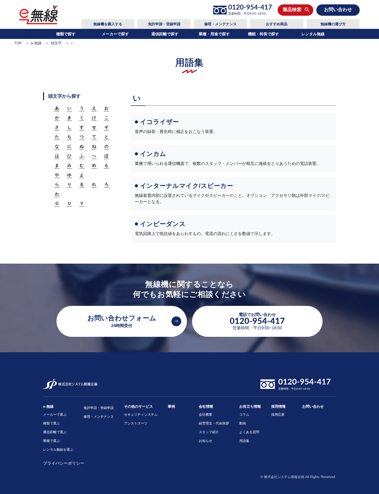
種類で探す (66, 34)
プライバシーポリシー (63, 463)
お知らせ (205, 441)
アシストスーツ (135, 423)
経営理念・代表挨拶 (214, 423)
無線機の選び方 (333, 24)
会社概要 (205, 414)
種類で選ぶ (51, 423)
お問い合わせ (313, 406)
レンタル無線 (313, 34)
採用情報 (278, 406)
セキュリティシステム (141, 414)
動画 (242, 423)
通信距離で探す (164, 34)
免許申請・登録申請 (164, 24)
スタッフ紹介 (209, 432)
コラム (244, 414)
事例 (171, 406)
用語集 (244, 441)
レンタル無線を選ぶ (58, 449)
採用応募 (278, 414)
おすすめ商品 (276, 24)
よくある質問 (249, 432)
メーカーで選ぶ (55, 414)
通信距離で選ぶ (55, 432)
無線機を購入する (107, 24)
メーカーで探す (115, 34)
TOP (18, 43)
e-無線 (36, 43)
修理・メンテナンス (220, 24)
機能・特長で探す (263, 34)
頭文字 (56, 43)
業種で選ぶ (51, 441)
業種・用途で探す (214, 34)
